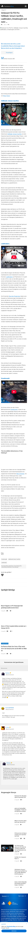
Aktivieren (14, 931)
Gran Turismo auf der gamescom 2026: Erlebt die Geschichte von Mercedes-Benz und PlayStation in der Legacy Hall (20, 848)
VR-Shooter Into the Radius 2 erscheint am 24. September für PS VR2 (21, 834)
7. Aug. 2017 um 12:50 (9, 674)
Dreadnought (5, 378)
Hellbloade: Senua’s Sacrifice (14, 559)
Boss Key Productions (14, 296)
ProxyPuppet (9, 52)
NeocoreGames (20, 473)
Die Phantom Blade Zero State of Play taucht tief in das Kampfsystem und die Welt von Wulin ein (14, 648)
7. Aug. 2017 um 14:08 (9, 729)
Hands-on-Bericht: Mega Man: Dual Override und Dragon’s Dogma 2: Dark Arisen (21, 883)
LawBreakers (5, 243)
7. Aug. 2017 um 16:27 (10, 764)
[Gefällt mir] (10, 611)
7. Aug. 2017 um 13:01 (9, 709)
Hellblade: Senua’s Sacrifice (10, 100)
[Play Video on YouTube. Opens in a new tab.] (10, 850)
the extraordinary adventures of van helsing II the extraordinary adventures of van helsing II (11, 566)
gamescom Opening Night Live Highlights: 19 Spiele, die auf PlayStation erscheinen (20, 810)
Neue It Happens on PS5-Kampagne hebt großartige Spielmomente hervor (12, 607)
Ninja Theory (6, 95)
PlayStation (9, 6)
